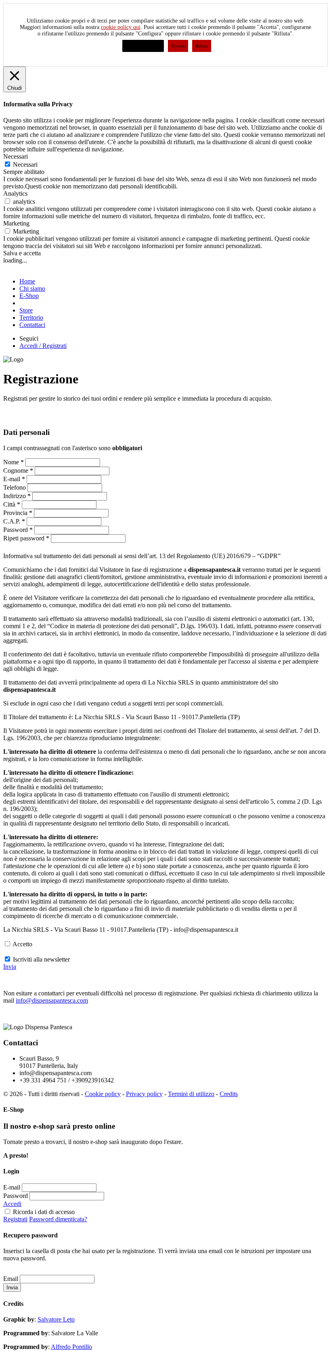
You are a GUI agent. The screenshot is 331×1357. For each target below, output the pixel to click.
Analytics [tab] (15, 193)
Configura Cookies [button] (143, 45)
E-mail (11, 1187)
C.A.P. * (14, 521)
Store (26, 310)
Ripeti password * (26, 538)
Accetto (22, 944)
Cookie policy (103, 1093)
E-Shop (29, 295)
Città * (11, 504)
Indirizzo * (17, 495)
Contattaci (32, 324)
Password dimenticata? (58, 1219)
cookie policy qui (120, 27)
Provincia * (17, 512)
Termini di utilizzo (191, 1093)
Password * (18, 529)
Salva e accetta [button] (22, 253)
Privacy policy (144, 1093)
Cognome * (18, 470)
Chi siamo (32, 288)
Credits (229, 1093)
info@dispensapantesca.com (52, 1000)
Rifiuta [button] (201, 45)
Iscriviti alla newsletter (41, 959)
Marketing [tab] (16, 223)
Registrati (15, 1219)
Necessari (25, 164)
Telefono (14, 487)
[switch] (7, 201)
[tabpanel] (165, 183)
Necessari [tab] (15, 156)
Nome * (13, 462)
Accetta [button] (178, 45)
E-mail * (14, 479)
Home (27, 281)
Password (15, 1195)
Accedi (12, 1203)
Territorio (31, 317)
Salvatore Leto (56, 1319)
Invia (9, 966)
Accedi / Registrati (43, 345)
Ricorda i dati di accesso (44, 1211)
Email (10, 1278)
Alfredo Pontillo (71, 1346)
